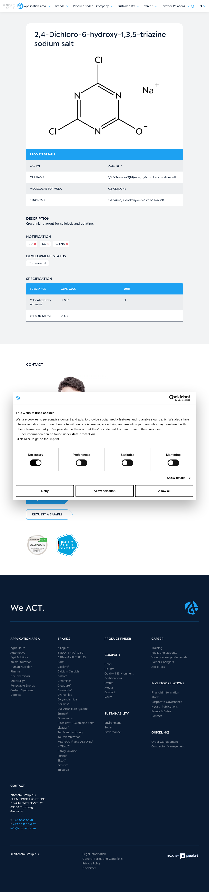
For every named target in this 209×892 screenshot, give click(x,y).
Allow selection (105, 491)
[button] (202, 6)
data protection (83, 434)
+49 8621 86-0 (23, 820)
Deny (45, 491)
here (28, 439)
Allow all (164, 491)
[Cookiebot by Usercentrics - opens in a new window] (175, 398)
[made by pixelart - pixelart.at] (182, 856)
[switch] (81, 462)
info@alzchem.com (23, 828)
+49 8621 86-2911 (24, 824)
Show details (176, 477)
